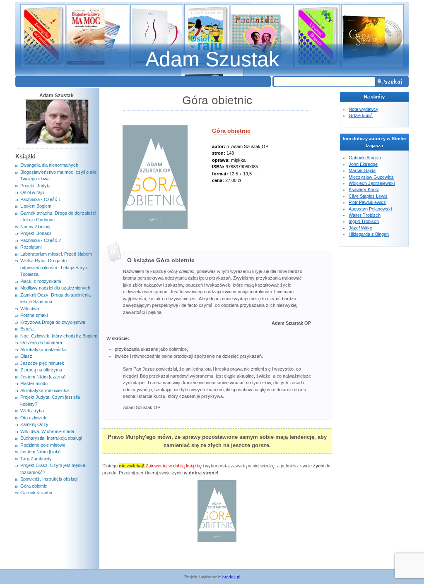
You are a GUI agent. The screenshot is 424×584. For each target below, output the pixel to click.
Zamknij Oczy (34, 424)
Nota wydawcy (363, 109)
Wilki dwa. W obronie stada (47, 431)
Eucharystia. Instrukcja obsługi (51, 438)
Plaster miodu (34, 383)
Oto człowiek (33, 417)
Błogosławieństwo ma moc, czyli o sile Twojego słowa (58, 176)
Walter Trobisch (365, 215)
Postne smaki (34, 315)
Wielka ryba (32, 410)
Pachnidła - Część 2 (40, 240)
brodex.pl (231, 576)
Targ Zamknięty (36, 458)
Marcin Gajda (362, 170)
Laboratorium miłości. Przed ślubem (56, 253)
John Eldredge (363, 164)
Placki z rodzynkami (40, 281)
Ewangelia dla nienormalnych (49, 165)
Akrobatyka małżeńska (43, 349)
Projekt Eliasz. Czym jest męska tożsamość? (52, 469)
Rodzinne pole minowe (42, 445)
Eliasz (26, 356)
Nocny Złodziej (35, 226)
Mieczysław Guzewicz (371, 177)
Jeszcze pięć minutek (42, 363)
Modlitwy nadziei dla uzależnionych (55, 287)
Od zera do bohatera (41, 342)
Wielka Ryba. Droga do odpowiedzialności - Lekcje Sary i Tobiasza (53, 267)
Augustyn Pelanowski (370, 208)
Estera (27, 328)
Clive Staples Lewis (368, 196)
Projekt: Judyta (35, 185)
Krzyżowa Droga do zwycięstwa (52, 322)
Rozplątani (30, 246)
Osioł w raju (32, 192)
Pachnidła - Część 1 (40, 199)
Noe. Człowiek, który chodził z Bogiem (58, 335)
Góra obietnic (231, 130)
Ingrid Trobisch (364, 221)
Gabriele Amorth (365, 157)
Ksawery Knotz (364, 189)
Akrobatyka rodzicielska (44, 390)
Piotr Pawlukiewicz (367, 202)
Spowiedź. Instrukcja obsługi (48, 478)
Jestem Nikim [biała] (40, 451)
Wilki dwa (29, 308)
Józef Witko (360, 227)
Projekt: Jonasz (36, 233)
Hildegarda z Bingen (369, 234)
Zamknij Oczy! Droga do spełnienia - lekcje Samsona (57, 298)
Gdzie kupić (361, 115)
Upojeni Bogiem (35, 205)
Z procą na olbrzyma (41, 369)
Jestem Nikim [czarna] (42, 376)
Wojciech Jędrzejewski (372, 183)
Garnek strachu (36, 492)
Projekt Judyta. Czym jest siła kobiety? (50, 401)
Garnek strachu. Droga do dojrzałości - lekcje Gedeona (58, 217)
